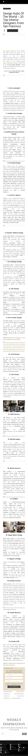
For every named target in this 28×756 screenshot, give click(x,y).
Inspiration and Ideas (12, 63)
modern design (7, 698)
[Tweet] (11, 30)
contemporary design (8, 691)
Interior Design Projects (19, 693)
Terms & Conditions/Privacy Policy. (14, 684)
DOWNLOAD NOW (8, 71)
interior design (7, 693)
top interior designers (16, 698)
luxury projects (21, 696)
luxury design (6, 696)
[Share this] (8, 30)
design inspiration (20, 691)
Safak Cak (13, 609)
